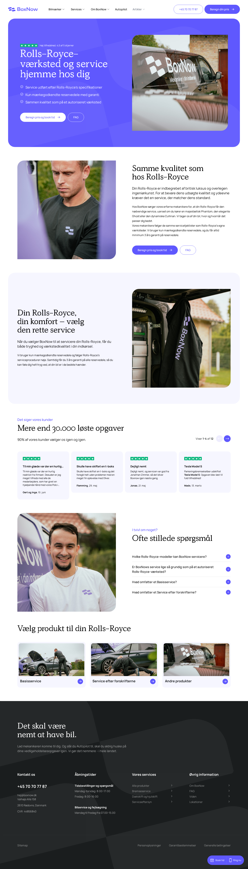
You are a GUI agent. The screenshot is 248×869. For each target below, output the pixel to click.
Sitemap (22, 845)
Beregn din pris (219, 9)
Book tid (219, 860)
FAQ (75, 117)
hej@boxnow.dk (27, 795)
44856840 (30, 811)
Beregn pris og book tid (40, 117)
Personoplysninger (149, 845)
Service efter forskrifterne (113, 681)
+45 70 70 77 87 (188, 9)
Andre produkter (178, 681)
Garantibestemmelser (182, 845)
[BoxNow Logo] (23, 9)
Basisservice (30, 681)
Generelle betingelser (217, 845)
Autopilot (121, 9)
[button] (227, 438)
